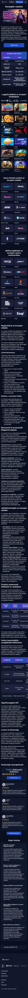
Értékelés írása (14, 777)
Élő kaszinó (10, 100)
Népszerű (3, 100)
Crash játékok (17, 100)
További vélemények (14, 833)
